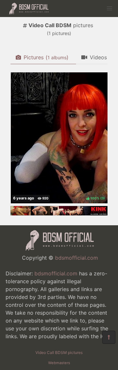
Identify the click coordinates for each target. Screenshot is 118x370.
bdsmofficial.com (76, 257)
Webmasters (59, 363)
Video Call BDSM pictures (59, 352)
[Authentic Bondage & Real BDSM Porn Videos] (59, 213)
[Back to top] (108, 337)
